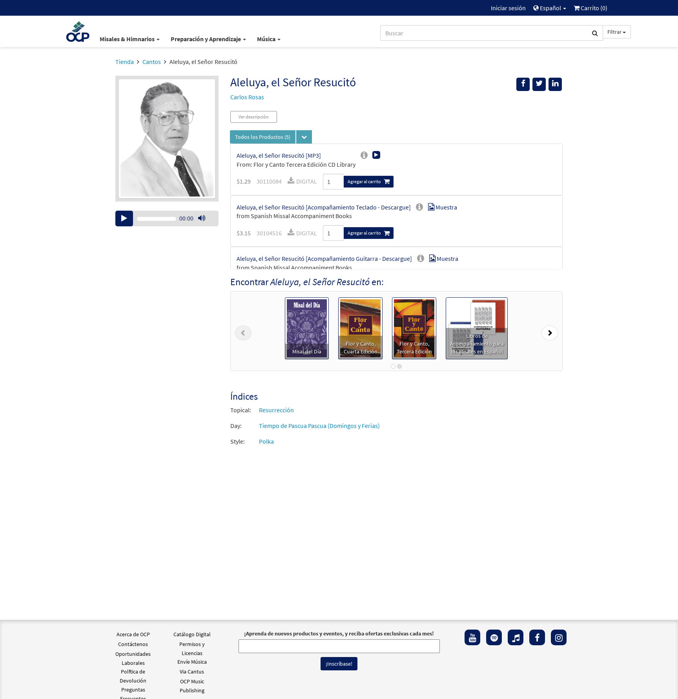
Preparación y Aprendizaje (206, 39)
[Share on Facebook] (523, 84)
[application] (167, 218)
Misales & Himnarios (128, 39)
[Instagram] (559, 637)
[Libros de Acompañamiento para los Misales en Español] (477, 327)
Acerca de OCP (133, 634)
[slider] (206, 226)
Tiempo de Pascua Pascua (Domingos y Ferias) (319, 426)
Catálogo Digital (192, 634)
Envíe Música (192, 661)
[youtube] (472, 637)
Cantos (151, 62)
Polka (266, 441)
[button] (243, 331)
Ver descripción (254, 117)
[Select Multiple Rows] (304, 137)
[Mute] (202, 218)
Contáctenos (133, 644)
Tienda (124, 62)
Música (267, 39)
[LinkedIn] (555, 84)
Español (550, 8)
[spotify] (494, 637)
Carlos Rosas (247, 97)
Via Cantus (192, 671)
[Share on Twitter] (539, 84)
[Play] (124, 218)
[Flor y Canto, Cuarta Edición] (360, 327)
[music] (515, 637)
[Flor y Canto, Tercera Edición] (414, 327)
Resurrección (276, 410)
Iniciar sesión (508, 8)
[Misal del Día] (307, 327)
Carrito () (593, 8)
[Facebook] (537, 637)
